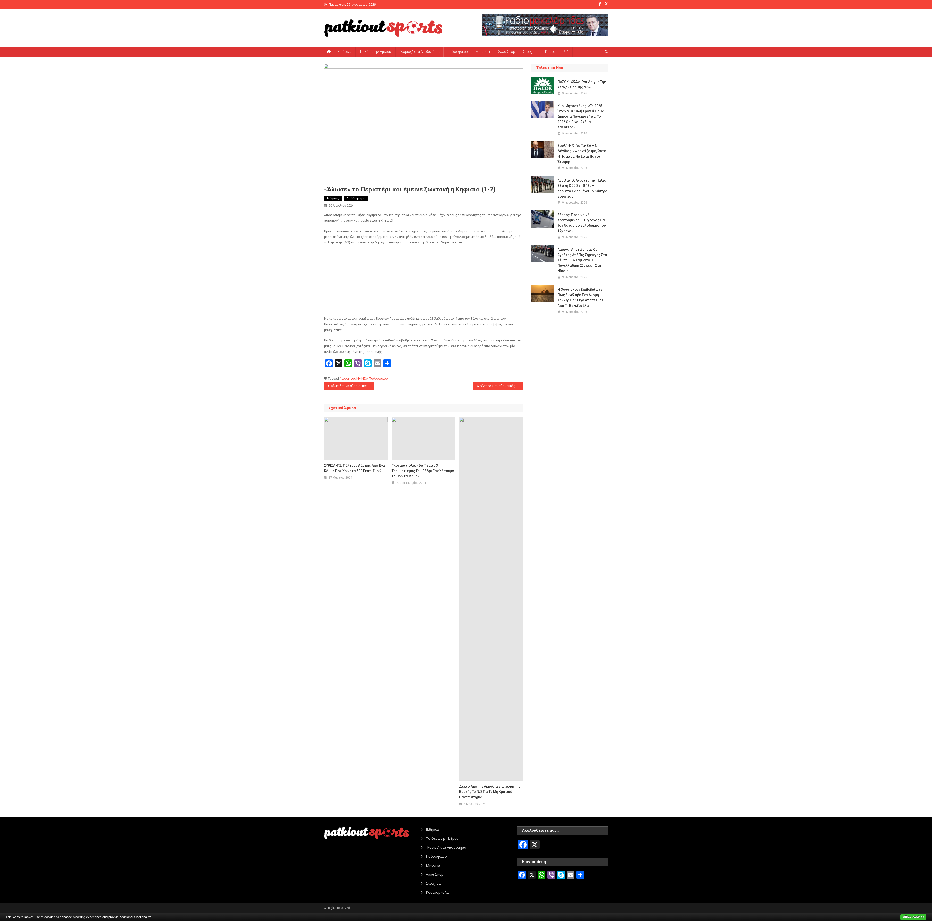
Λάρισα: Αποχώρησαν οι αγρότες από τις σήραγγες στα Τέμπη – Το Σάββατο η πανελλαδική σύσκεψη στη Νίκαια (582, 260)
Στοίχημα (530, 52)
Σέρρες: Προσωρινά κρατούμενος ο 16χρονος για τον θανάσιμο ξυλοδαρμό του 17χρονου (582, 223)
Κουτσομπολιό (557, 52)
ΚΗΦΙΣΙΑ (362, 378)
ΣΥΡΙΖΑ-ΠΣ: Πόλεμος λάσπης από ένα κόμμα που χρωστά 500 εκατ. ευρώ (354, 468)
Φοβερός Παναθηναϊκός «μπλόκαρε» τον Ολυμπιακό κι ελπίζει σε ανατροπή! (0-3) (500, 385)
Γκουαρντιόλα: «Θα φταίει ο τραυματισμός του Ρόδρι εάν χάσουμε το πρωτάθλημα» (423, 471)
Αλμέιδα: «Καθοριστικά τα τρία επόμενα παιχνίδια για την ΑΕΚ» (352, 385)
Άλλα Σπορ (506, 52)
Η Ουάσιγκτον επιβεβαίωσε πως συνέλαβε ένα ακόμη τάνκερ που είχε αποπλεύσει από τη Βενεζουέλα (581, 297)
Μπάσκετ (483, 52)
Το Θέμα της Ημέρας (375, 52)
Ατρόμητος (348, 378)
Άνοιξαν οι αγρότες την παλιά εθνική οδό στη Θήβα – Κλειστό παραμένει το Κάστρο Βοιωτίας (582, 188)
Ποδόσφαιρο (457, 52)
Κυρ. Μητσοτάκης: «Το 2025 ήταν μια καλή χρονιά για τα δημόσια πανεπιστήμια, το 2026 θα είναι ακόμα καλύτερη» (581, 116)
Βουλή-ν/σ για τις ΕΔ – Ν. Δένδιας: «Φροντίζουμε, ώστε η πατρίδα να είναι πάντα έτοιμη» (582, 154)
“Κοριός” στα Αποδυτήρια (419, 52)
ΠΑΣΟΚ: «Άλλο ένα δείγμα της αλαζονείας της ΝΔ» (582, 84)
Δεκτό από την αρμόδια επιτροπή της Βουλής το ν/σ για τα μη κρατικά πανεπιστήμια (489, 791)
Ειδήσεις (345, 52)
